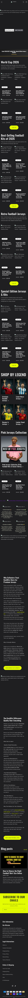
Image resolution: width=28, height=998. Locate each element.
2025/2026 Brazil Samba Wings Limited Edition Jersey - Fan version (7, 354)
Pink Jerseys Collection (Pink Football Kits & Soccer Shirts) (12, 466)
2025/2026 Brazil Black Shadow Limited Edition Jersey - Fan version (20, 354)
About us (5, 945)
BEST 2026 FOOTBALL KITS (12, 837)
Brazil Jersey (15, 813)
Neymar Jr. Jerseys (5, 423)
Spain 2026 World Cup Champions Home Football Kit (6, 92)
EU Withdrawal (6, 980)
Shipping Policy (6, 951)
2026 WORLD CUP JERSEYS (13, 668)
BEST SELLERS (19, 30)
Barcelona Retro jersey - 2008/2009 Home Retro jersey (7, 272)
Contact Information (7, 948)
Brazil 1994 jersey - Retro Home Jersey (20, 271)
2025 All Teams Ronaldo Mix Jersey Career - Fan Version (7, 325)
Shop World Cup (9, 30)
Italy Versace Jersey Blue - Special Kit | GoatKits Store (7, 195)
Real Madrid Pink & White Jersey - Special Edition (20, 486)
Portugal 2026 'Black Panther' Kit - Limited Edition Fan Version (7, 166)
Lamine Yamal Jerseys (20, 423)
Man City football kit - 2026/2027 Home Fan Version (21, 195)
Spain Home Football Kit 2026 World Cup (7, 117)
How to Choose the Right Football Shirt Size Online (12, 872)
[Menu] (1, 2)
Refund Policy (6, 956)
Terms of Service (6, 959)
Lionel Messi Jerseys (20, 398)
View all (14, 127)
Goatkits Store (7, 996)
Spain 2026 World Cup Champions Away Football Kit (20, 92)
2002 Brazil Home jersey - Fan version (6, 243)
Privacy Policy (6, 954)
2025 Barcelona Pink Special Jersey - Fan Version (21, 325)
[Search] (23, 2)
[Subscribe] (23, 909)
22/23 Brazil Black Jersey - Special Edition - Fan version (21, 165)
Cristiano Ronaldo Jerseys (5, 398)
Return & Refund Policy (8, 974)
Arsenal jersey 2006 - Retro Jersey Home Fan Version (20, 244)
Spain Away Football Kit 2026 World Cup (20, 117)
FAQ (4, 977)
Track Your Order (6, 968)
